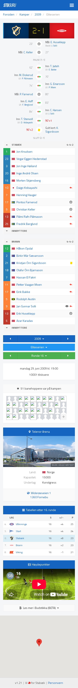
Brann (19, 545)
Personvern (55, 683)
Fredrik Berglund (26, 224)
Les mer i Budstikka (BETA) (39, 608)
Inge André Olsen (27, 173)
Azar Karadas (24, 320)
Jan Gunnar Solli (26, 306)
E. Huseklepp (58, 42)
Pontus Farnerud (26, 202)
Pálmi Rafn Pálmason (29, 216)
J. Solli (54, 45)
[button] (10, 338)
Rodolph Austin (26, 299)
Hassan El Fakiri (26, 277)
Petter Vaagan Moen (29, 284)
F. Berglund (27, 104)
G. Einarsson (57, 84)
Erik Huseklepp (25, 313)
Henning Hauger (26, 195)
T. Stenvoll (27, 119)
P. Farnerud (26, 94)
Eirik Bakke (23, 292)
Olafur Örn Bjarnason (29, 270)
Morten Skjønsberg (28, 180)
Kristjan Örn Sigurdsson (31, 263)
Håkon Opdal (24, 248)
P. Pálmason (27, 78)
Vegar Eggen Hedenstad (31, 159)
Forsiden (8, 14)
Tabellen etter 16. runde (41, 510)
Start (18, 531)
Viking (19, 552)
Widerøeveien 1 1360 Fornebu (40, 495)
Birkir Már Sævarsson (29, 255)
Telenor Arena (41, 431)
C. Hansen (56, 110)
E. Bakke (52, 69)
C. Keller (28, 52)
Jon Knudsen (24, 151)
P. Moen (52, 87)
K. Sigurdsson (52, 130)
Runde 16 (38, 355)
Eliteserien (38, 347)
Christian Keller (25, 209)
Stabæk (20, 538)
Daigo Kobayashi (26, 187)
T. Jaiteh (54, 66)
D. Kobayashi (27, 122)
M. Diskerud (26, 75)
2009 (38, 338)
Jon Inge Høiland (26, 166)
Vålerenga (21, 524)
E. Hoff (29, 101)
